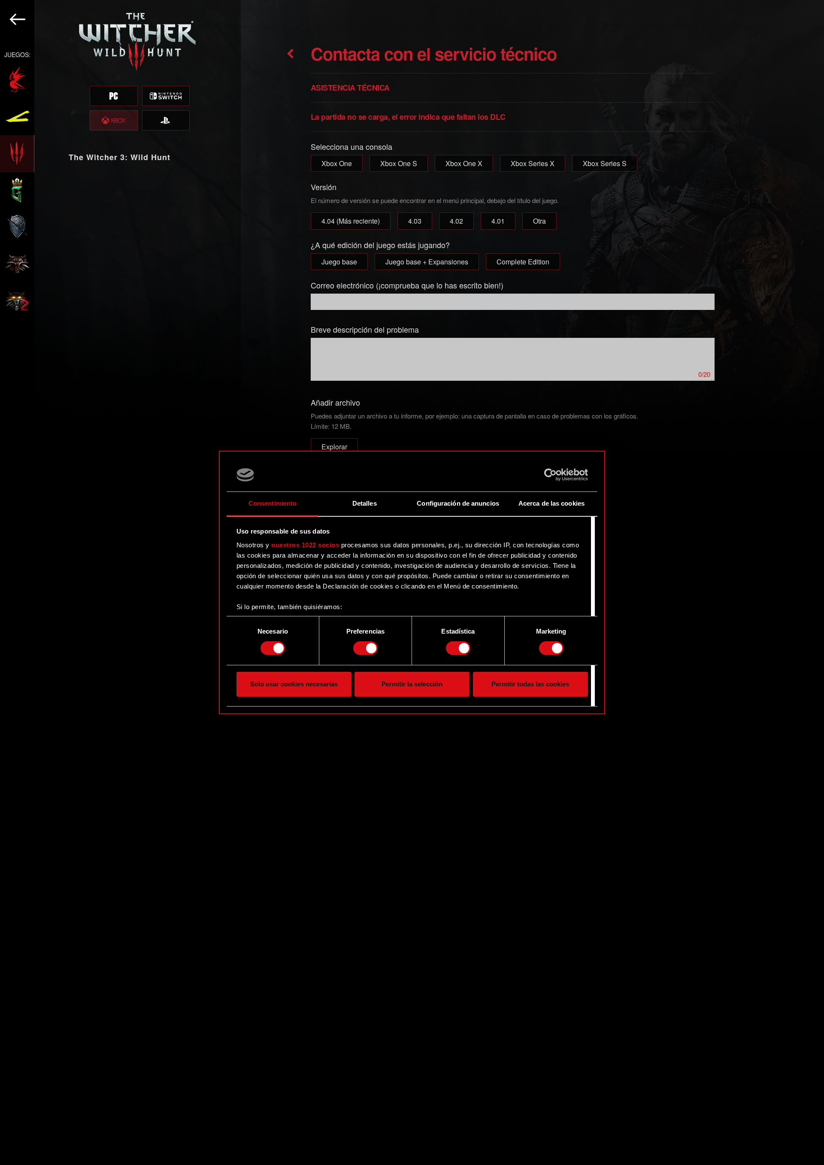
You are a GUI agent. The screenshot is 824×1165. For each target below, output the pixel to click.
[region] (120, 582)
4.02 (456, 221)
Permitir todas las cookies (530, 684)
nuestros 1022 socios (305, 545)
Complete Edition (523, 262)
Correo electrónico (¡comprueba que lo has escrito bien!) (407, 285)
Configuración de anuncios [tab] (458, 503)
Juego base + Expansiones (426, 262)
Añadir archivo (335, 402)
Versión (323, 186)
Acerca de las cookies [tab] (551, 503)
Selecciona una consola (351, 146)
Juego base (339, 262)
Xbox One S (398, 163)
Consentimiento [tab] (272, 503)
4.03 (414, 221)
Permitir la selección (412, 684)
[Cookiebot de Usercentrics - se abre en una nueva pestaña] (550, 474)
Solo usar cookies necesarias (294, 684)
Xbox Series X (532, 163)
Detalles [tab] (364, 503)
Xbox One (336, 163)
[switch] (365, 648)
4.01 (498, 221)
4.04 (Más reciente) (350, 221)
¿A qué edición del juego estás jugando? (380, 244)
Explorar (334, 447)
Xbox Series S (605, 163)
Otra (539, 221)
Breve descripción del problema (365, 329)
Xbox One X (463, 163)
